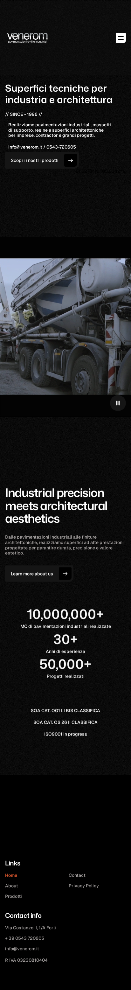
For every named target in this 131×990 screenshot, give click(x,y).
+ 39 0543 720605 (24, 938)
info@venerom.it (22, 948)
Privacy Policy (84, 886)
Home (11, 875)
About (11, 886)
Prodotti (13, 896)
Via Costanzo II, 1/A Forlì (30, 928)
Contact (77, 875)
